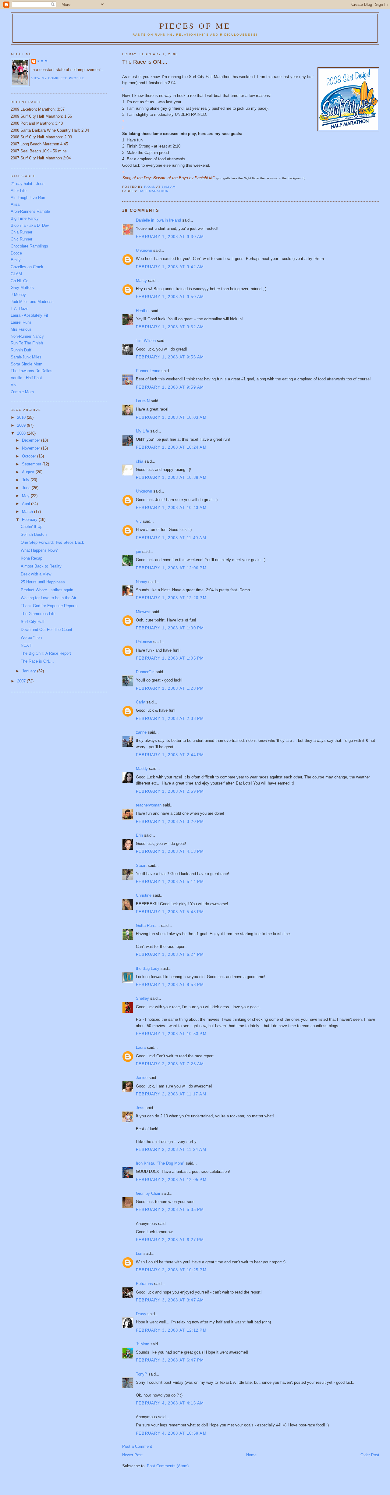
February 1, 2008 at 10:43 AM (171, 507)
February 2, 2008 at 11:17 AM (171, 1094)
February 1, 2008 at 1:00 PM (170, 628)
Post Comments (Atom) (168, 1466)
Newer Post (132, 1455)
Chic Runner (21, 239)
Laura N (143, 401)
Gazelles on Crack (27, 267)
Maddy (142, 768)
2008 (22, 433)
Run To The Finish (27, 343)
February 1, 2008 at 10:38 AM (171, 477)
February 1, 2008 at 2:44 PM (170, 755)
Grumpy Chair (148, 1193)
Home (251, 1455)
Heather (143, 310)
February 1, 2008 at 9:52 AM (170, 327)
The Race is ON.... (37, 661)
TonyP (141, 1374)
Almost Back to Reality (41, 566)
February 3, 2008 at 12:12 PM (171, 1330)
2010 (22, 417)
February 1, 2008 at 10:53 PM (171, 1033)
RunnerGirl (145, 672)
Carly (140, 702)
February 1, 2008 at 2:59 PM (170, 791)
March (28, 511)
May (26, 495)
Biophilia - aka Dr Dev (30, 225)
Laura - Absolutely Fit (29, 315)
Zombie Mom (22, 392)
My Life (142, 431)
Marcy (141, 280)
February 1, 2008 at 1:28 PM (170, 688)
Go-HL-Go (19, 281)
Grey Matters (22, 287)
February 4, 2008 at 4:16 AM (170, 1403)
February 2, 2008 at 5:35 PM (170, 1209)
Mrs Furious (21, 329)
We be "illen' (31, 637)
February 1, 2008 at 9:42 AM (170, 267)
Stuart (141, 865)
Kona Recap (31, 558)
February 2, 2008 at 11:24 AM (171, 1149)
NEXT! (27, 645)
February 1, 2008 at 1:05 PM (170, 658)
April (26, 503)
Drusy (141, 1314)
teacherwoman (148, 805)
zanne (141, 732)
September (32, 464)
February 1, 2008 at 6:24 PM (170, 954)
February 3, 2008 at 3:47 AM (170, 1300)
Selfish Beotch (34, 534)
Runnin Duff (21, 350)
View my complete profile (57, 78)
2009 (22, 425)
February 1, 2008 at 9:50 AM (170, 296)
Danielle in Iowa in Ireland (158, 220)
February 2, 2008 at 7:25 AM (170, 1064)
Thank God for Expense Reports (49, 605)
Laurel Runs (21, 322)
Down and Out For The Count (46, 629)
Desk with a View (36, 574)
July (26, 480)
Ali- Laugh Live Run (28, 197)
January (29, 671)
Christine (143, 895)
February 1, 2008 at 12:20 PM (171, 598)
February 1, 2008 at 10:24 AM (171, 447)
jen (138, 551)
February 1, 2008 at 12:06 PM (171, 568)
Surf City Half (32, 621)
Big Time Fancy (25, 218)
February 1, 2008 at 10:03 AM (171, 417)
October (29, 456)
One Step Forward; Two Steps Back (52, 542)
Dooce (16, 253)
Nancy (141, 581)
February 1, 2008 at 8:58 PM (170, 984)
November (31, 448)
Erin (139, 835)
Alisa (15, 204)
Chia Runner (21, 232)
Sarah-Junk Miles (26, 357)
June (27, 488)
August (29, 472)
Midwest (143, 612)
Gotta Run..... (148, 925)
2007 (22, 681)
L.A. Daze (19, 308)
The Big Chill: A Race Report (46, 653)
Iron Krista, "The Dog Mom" (160, 1163)
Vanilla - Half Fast (26, 378)
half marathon (153, 191)
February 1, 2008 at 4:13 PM (170, 851)
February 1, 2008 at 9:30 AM (170, 236)
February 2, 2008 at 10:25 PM (171, 1270)
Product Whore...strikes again (47, 590)
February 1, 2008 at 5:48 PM (170, 911)
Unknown (144, 250)
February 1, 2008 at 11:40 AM (171, 538)
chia (139, 461)
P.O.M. (43, 61)
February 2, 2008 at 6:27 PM (170, 1239)
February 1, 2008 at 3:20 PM (170, 821)
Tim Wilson (146, 340)
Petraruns (144, 1283)
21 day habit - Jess (27, 183)
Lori (139, 1253)
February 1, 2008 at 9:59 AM (170, 387)
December (31, 440)
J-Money (18, 294)
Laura (141, 1047)
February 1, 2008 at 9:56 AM (170, 357)
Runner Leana (148, 370)
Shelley (142, 998)
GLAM (16, 274)
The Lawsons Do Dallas (31, 370)
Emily (16, 260)
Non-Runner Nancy (27, 336)
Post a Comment (137, 1446)
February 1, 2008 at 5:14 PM (170, 881)
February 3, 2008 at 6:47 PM (170, 1360)
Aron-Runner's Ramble (30, 211)
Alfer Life (19, 190)
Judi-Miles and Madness (32, 301)
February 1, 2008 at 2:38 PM (170, 718)
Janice (141, 1077)
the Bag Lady (147, 968)
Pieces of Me (195, 25)
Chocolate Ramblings (29, 246)
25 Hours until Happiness (43, 582)
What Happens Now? (39, 550)
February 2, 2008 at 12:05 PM (171, 1179)
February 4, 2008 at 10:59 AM (171, 1433)
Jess (140, 1107)
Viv (139, 521)
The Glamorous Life (38, 613)
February (30, 519)
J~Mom (142, 1344)
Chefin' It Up (31, 526)
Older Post (369, 1455)
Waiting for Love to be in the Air (48, 598)
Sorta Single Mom (26, 364)
